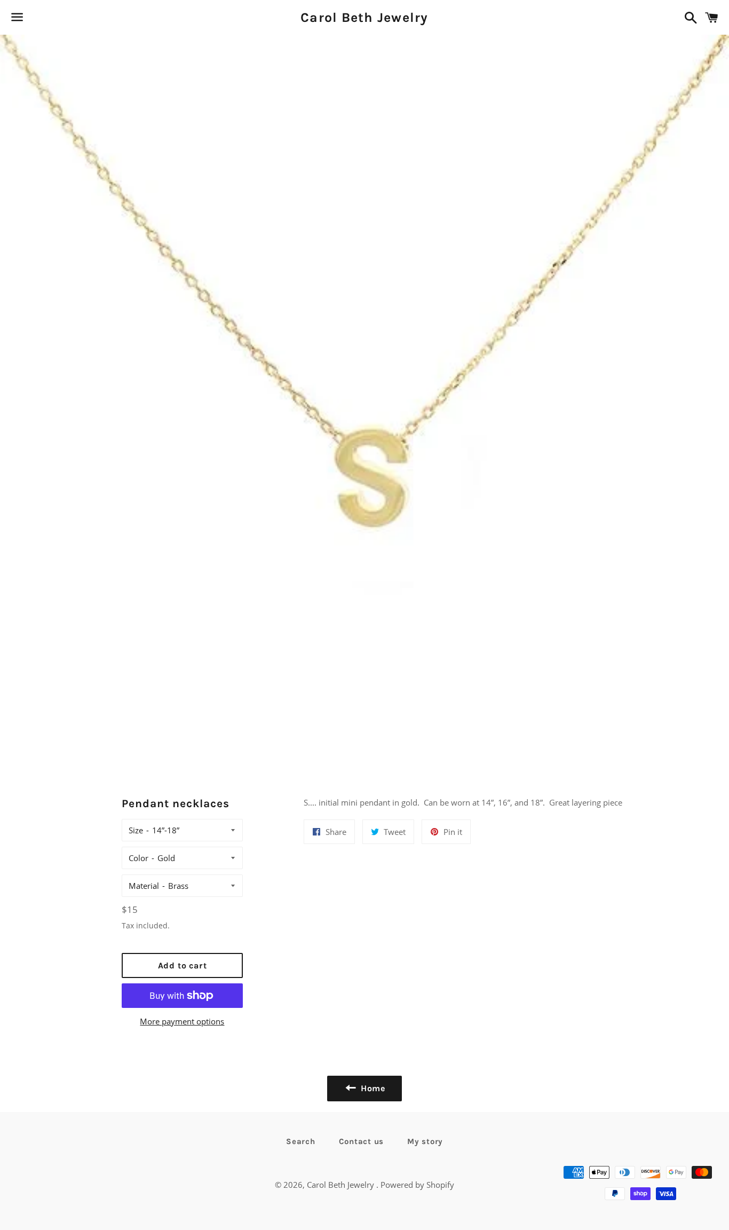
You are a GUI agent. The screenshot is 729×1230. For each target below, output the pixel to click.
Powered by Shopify (417, 1184)
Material (144, 885)
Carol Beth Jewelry (364, 17)
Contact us (361, 1141)
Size (136, 830)
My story (425, 1141)
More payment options (182, 1021)
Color (138, 858)
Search (300, 1141)
